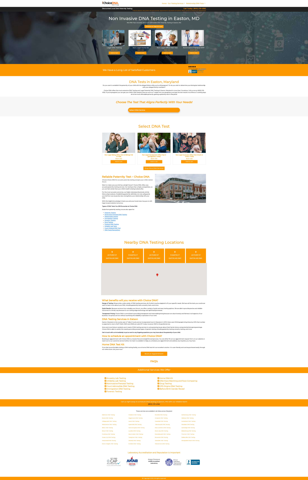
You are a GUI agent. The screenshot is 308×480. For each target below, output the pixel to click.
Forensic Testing (114, 391)
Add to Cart (114, 53)
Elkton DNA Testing (107, 427)
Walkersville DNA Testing (188, 437)
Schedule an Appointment (154, 26)
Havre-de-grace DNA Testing (136, 427)
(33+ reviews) (202, 69)
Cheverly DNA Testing (134, 440)
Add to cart (118, 161)
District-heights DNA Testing (110, 443)
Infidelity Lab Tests (111, 226)
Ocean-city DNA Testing (108, 437)
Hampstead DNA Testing (109, 440)
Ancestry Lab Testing (116, 378)
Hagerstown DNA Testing (135, 418)
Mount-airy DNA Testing (161, 431)
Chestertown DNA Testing (162, 443)
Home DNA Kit (166, 378)
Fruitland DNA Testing (134, 443)
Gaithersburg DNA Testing (188, 414)
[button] (157, 275)
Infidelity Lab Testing (116, 381)
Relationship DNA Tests (195, 3)
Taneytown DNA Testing (135, 437)
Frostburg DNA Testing (108, 434)
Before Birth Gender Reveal (171, 389)
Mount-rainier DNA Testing (135, 434)
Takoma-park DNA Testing (162, 424)
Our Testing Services (176, 3)
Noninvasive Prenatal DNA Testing (116, 214)
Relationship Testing (111, 216)
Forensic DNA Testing (112, 224)
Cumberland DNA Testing (188, 421)
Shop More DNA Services (154, 168)
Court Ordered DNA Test (113, 228)
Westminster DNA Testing (109, 424)
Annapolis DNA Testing (161, 418)
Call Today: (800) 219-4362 (194, 8)
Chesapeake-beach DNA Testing (190, 440)
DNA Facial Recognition (112, 230)
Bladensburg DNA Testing (188, 431)
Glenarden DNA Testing (161, 440)
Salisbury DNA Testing (187, 418)
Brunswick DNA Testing (161, 437)
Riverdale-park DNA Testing (162, 434)
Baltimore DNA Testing (108, 414)
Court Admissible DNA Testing (120, 386)
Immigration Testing (111, 218)
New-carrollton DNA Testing (162, 427)
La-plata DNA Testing (134, 431)
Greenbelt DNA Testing (161, 421)
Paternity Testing (110, 212)
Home (164, 3)
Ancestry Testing (110, 220)
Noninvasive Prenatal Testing (119, 383)
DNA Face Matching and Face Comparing (178, 381)
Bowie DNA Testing (107, 418)
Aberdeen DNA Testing (187, 424)
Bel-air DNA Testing (107, 431)
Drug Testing (109, 222)
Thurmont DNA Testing (187, 434)
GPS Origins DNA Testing (170, 386)
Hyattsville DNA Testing (134, 424)
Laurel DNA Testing (133, 421)
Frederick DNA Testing (134, 414)
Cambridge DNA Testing (188, 427)
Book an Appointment (154, 354)
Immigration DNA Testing (118, 389)
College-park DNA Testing (109, 421)
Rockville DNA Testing (161, 414)
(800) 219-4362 (154, 404)
